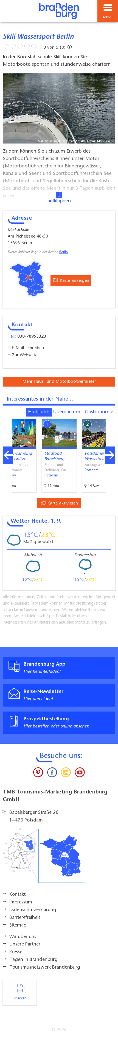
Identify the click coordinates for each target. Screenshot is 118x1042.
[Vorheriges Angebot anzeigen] (8, 455)
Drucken (20, 998)
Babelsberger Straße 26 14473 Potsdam (33, 816)
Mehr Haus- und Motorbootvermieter (59, 381)
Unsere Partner (24, 944)
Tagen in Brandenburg (33, 959)
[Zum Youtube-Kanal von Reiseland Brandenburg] (79, 774)
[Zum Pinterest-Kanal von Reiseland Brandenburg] (38, 774)
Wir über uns (22, 937)
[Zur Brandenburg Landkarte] (44, 858)
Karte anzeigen (73, 281)
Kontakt (17, 894)
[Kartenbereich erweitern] (110, 415)
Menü (108, 17)
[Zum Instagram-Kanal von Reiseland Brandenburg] (66, 774)
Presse (15, 952)
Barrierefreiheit (24, 917)
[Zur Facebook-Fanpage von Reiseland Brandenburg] (52, 774)
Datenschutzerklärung (32, 910)
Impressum (20, 902)
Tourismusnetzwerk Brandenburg (44, 967)
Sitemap (17, 925)
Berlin (63, 252)
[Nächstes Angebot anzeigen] (110, 455)
